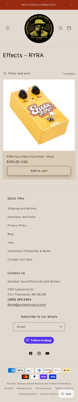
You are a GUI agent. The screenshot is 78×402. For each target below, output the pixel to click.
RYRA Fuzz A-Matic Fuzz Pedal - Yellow (30, 156)
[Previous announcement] (7, 5)
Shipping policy (28, 394)
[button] (7, 28)
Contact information (51, 394)
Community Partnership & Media (29, 250)
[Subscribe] (60, 326)
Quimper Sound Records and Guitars (37, 383)
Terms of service (64, 388)
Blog (10, 234)
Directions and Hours (22, 216)
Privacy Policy (17, 225)
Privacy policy (43, 388)
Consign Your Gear (20, 259)
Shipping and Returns (22, 208)
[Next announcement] (71, 5)
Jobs (11, 242)
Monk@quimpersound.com (27, 304)
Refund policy (24, 388)
